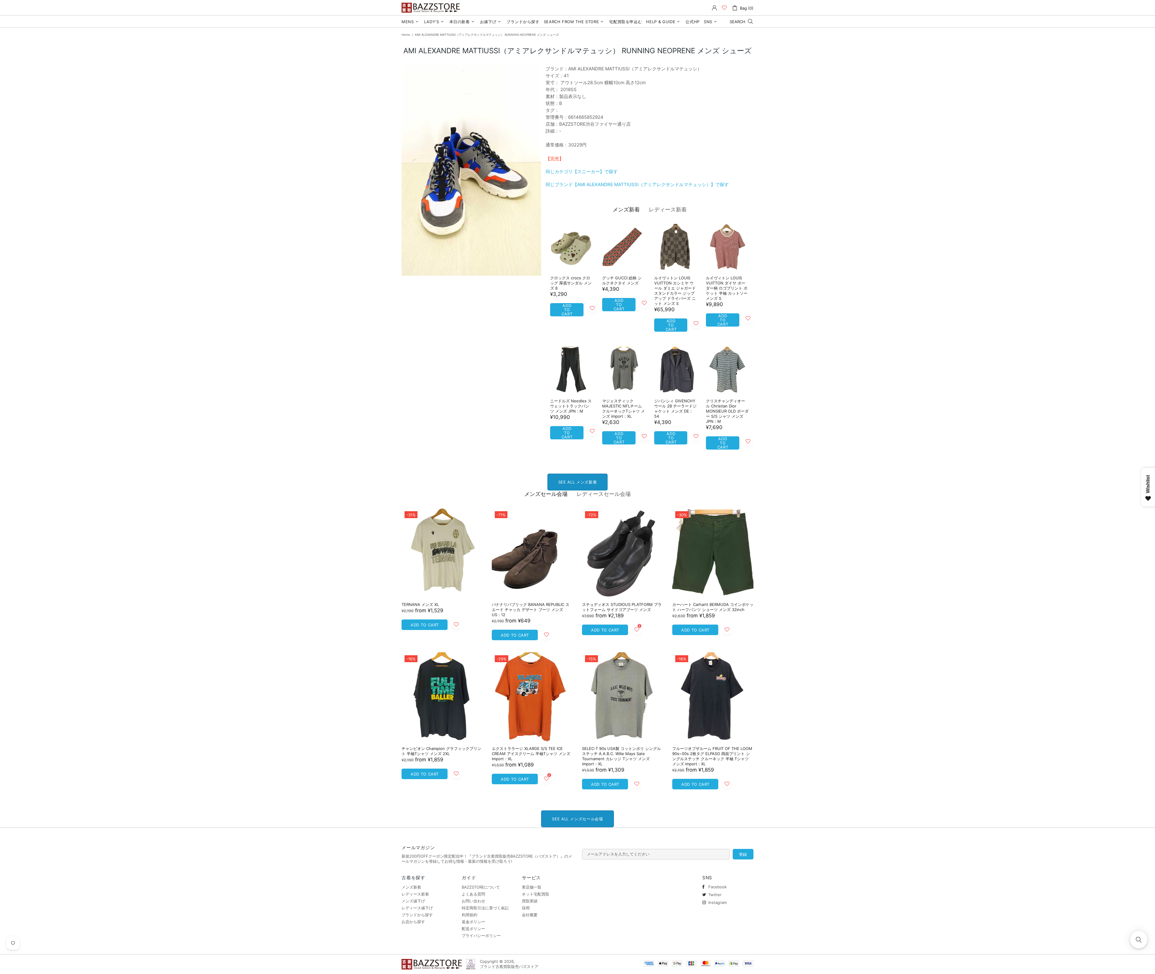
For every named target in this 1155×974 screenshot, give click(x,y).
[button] (1138, 939)
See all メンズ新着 (577, 482)
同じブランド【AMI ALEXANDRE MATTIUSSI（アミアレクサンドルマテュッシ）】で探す (637, 184)
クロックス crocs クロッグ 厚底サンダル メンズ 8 (571, 282)
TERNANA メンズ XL (420, 604)
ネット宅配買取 (535, 894)
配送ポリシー (473, 928)
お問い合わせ (473, 901)
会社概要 (529, 914)
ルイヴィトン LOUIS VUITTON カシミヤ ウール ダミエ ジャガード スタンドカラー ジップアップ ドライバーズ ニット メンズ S (675, 290)
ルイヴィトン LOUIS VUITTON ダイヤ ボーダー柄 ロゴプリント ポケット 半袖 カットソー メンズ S (726, 288)
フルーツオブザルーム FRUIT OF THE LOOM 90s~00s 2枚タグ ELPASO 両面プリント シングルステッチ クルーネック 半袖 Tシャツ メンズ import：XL (712, 756)
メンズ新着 (626, 209)
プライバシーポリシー (481, 935)
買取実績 (529, 901)
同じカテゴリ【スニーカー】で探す (582, 171)
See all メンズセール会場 (577, 818)
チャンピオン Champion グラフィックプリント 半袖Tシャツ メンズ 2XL (441, 751)
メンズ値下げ (413, 901)
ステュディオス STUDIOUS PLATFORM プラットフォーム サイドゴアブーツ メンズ (622, 607)
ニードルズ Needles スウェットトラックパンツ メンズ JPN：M (571, 405)
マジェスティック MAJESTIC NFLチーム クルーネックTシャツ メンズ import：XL (623, 408)
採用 (526, 907)
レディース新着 (668, 209)
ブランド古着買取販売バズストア (432, 8)
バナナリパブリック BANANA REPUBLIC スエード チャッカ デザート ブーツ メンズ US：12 (530, 609)
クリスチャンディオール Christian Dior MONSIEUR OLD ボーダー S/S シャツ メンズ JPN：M (727, 411)
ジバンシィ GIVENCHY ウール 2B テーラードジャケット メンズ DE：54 (675, 408)
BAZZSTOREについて (481, 887)
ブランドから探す (417, 914)
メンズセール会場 (546, 494)
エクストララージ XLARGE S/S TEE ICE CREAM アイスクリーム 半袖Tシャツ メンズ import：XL (531, 753)
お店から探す (413, 921)
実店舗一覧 (531, 887)
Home (406, 34)
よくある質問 (473, 894)
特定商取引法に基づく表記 (485, 907)
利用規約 (469, 914)
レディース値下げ (417, 907)
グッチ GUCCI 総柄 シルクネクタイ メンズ (622, 280)
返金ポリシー (473, 921)
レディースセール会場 (604, 494)
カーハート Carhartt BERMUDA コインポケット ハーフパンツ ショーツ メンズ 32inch (712, 607)
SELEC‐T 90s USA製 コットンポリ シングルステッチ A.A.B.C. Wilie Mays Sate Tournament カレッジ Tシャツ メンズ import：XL (621, 756)
